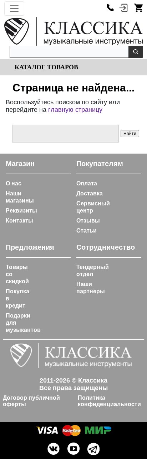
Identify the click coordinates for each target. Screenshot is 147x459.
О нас (13, 183)
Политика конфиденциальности (109, 401)
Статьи (86, 231)
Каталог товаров (45, 67)
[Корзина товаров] (138, 7)
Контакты (19, 221)
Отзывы (88, 221)
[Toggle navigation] (14, 8)
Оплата (86, 183)
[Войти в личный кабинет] (123, 7)
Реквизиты (21, 211)
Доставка (89, 193)
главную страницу (75, 109)
